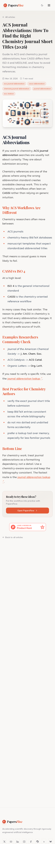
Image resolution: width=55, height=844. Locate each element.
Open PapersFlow (25, 510)
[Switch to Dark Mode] (42, 5)
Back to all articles (14, 537)
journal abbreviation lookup (23, 378)
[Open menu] (48, 5)
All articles (10, 17)
